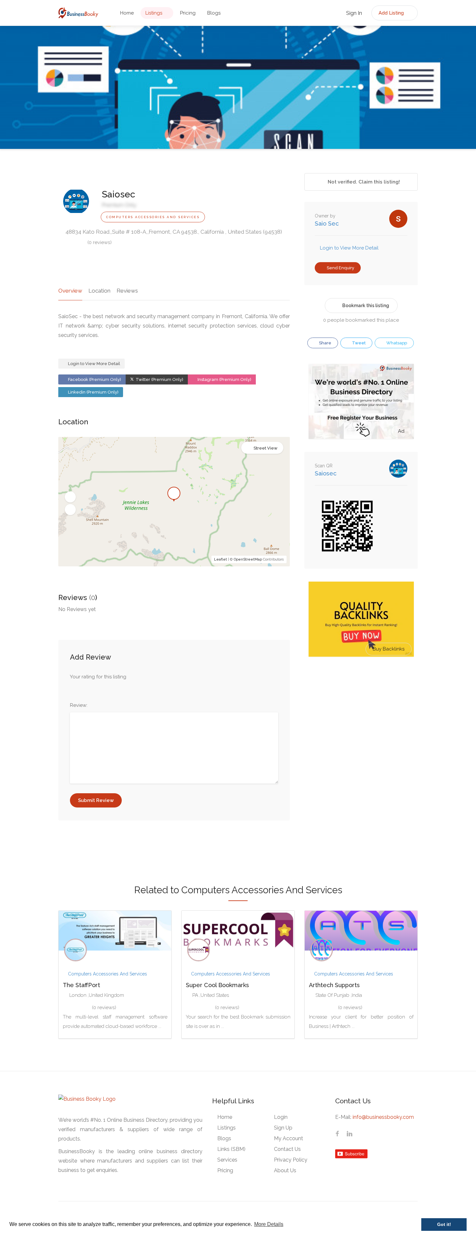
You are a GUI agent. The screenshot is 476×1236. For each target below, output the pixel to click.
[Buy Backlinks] (361, 619)
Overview (70, 290)
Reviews (127, 290)
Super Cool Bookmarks (217, 985)
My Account (288, 1138)
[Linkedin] (349, 1134)
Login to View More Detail (93, 363)
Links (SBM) (231, 1149)
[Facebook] (337, 1134)
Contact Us (287, 1149)
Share (324, 342)
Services (227, 1160)
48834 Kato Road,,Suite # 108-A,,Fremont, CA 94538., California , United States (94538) (173, 231)
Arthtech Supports (334, 985)
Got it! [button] (444, 1224)
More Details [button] (268, 1224)
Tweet (358, 342)
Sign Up (283, 1128)
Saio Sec (327, 223)
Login (281, 1117)
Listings (153, 13)
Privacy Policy (290, 1160)
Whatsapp (396, 342)
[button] (70, 497)
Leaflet (220, 559)
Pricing (188, 13)
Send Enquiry (340, 267)
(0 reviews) (99, 242)
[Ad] (361, 401)
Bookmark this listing (365, 305)
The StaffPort (81, 985)
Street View (266, 448)
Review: (78, 705)
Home (127, 13)
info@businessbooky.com (383, 1117)
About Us (285, 1170)
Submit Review (96, 800)
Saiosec (325, 473)
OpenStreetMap (248, 559)
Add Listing (392, 13)
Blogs (214, 13)
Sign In (353, 13)
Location (99, 290)
